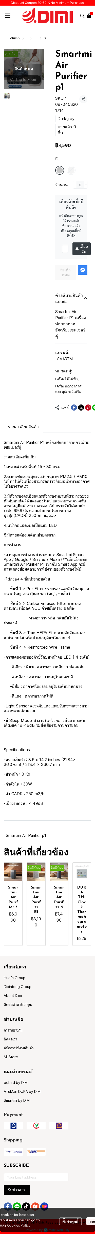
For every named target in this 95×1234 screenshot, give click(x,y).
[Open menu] (8, 16)
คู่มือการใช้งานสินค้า (19, 1048)
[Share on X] (81, 407)
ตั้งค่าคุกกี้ (70, 1221)
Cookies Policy (18, 1225)
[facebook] (8, 1206)
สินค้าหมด (65, 272)
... (27, 38)
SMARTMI (65, 359)
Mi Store (11, 1057)
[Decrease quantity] (74, 184)
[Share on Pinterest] (88, 407)
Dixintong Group (17, 986)
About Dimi (13, 995)
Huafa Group (14, 978)
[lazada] (44, 1206)
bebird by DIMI (16, 1082)
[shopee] (35, 1206)
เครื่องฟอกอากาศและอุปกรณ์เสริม (68, 389)
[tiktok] (26, 1206)
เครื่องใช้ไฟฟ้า (67, 378)
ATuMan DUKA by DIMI (22, 1091)
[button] (82, 15)
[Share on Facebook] (74, 407)
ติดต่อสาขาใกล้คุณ (18, 1004)
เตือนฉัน (84, 249)
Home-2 (14, 38)
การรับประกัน (13, 1030)
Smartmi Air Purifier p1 (26, 835)
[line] (17, 1206)
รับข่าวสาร (16, 1189)
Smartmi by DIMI (17, 1100)
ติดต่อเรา (10, 1039)
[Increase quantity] (85, 184)
